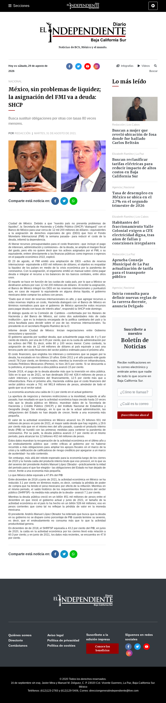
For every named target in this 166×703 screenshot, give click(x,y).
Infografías (126, 65)
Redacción (22, 133)
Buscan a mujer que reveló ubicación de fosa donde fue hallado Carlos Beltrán (134, 136)
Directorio (15, 640)
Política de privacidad (63, 640)
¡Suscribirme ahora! (135, 415)
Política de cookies (61, 645)
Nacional (15, 81)
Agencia (117, 187)
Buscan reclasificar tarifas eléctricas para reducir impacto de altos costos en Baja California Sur (134, 167)
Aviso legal (55, 635)
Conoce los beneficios (102, 648)
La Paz (140, 153)
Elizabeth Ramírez (123, 153)
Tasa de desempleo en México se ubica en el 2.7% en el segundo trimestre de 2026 (132, 199)
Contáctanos (17, 645)
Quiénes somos (20, 635)
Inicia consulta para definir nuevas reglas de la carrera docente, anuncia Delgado (134, 299)
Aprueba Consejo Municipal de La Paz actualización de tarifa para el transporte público (132, 268)
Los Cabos (133, 124)
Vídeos (145, 65)
